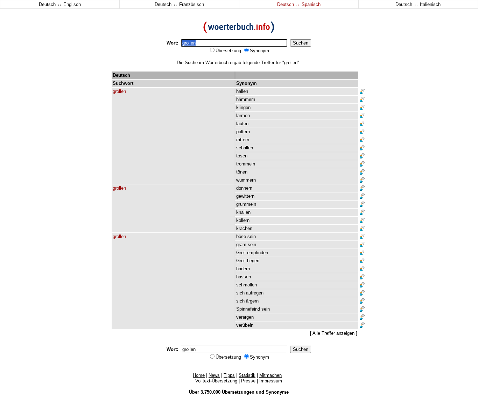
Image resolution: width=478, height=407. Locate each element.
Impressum (270, 381)
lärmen (243, 115)
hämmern (245, 99)
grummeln (246, 204)
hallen (242, 91)
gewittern (245, 196)
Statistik (247, 375)
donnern (244, 188)
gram (241, 244)
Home (199, 375)
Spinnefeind (248, 309)
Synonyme (277, 392)
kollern (242, 220)
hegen (253, 260)
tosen (241, 155)
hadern (243, 268)
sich (240, 293)
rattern (242, 139)
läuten (242, 123)
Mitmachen (270, 375)
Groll (241, 252)
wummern (246, 180)
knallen (243, 212)
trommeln (245, 164)
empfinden (257, 252)
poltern (243, 131)
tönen (241, 172)
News (214, 375)
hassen (243, 276)
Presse (248, 381)
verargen (245, 317)
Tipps (229, 375)
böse (241, 236)
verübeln (244, 325)
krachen (244, 228)
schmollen (246, 284)
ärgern (252, 301)
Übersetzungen (238, 392)
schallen (244, 147)
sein (251, 236)
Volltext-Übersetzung (216, 381)
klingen (243, 107)
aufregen (254, 293)
